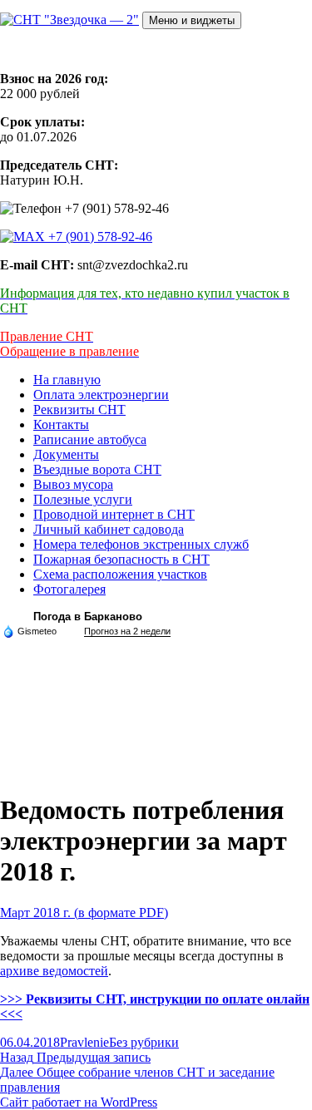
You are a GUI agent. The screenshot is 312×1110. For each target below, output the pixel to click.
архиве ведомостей (54, 971)
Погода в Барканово (87, 616)
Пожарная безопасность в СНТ (121, 559)
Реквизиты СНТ (79, 409)
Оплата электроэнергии (101, 394)
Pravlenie (84, 1042)
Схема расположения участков (120, 574)
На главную (67, 379)
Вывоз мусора (73, 484)
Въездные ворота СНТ (97, 469)
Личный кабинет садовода (108, 529)
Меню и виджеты (192, 20)
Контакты (61, 424)
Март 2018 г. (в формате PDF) (84, 912)
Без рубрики (144, 1042)
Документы (66, 454)
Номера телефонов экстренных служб (141, 544)
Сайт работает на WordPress (78, 1102)
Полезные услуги (82, 499)
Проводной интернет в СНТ (114, 514)
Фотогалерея (69, 589)
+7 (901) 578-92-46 (98, 236)
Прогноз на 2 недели (127, 631)
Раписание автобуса (89, 439)
